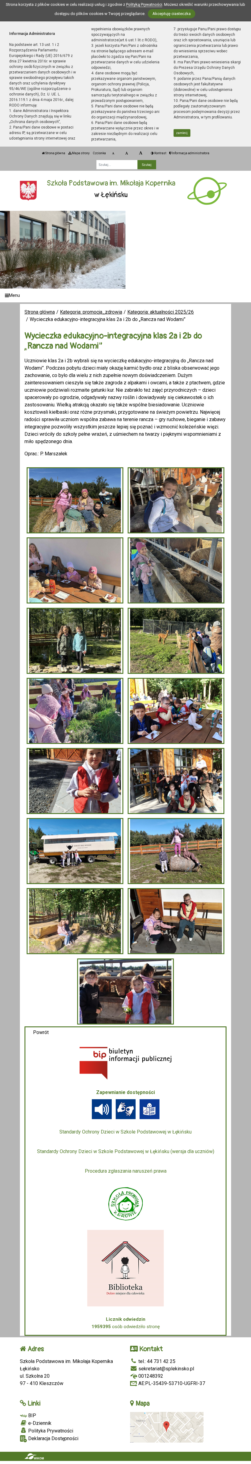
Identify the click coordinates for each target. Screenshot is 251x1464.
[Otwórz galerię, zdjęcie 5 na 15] (75, 641)
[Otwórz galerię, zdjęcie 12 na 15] (176, 851)
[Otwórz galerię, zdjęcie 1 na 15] (75, 500)
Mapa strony (80, 153)
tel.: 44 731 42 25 (156, 1361)
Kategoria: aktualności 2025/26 (160, 312)
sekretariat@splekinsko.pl (165, 1369)
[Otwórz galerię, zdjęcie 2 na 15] (176, 500)
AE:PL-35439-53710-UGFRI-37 (171, 1383)
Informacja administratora (190, 153)
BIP (31, 1415)
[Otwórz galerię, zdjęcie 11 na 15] (75, 851)
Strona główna (55, 153)
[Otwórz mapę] (167, 1427)
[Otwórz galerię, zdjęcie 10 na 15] (176, 781)
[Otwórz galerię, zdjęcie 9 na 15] (75, 781)
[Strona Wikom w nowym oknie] (34, 1456)
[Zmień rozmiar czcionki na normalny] (113, 153)
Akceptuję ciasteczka (171, 13)
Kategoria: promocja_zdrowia (91, 312)
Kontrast (160, 153)
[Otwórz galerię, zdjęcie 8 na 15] (176, 711)
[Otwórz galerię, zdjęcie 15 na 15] (125, 991)
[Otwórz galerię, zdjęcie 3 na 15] (75, 570)
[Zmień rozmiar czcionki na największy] (140, 153)
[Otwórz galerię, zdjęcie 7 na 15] (75, 711)
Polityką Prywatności (144, 4)
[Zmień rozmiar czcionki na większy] (126, 153)
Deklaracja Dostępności (52, 1438)
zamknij (182, 133)
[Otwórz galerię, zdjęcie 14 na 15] (176, 921)
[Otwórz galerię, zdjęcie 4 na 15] (176, 570)
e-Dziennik (39, 1423)
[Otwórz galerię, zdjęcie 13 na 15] (75, 921)
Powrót (41, 1032)
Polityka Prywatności (50, 1431)
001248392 (150, 1376)
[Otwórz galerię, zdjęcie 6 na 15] (176, 641)
